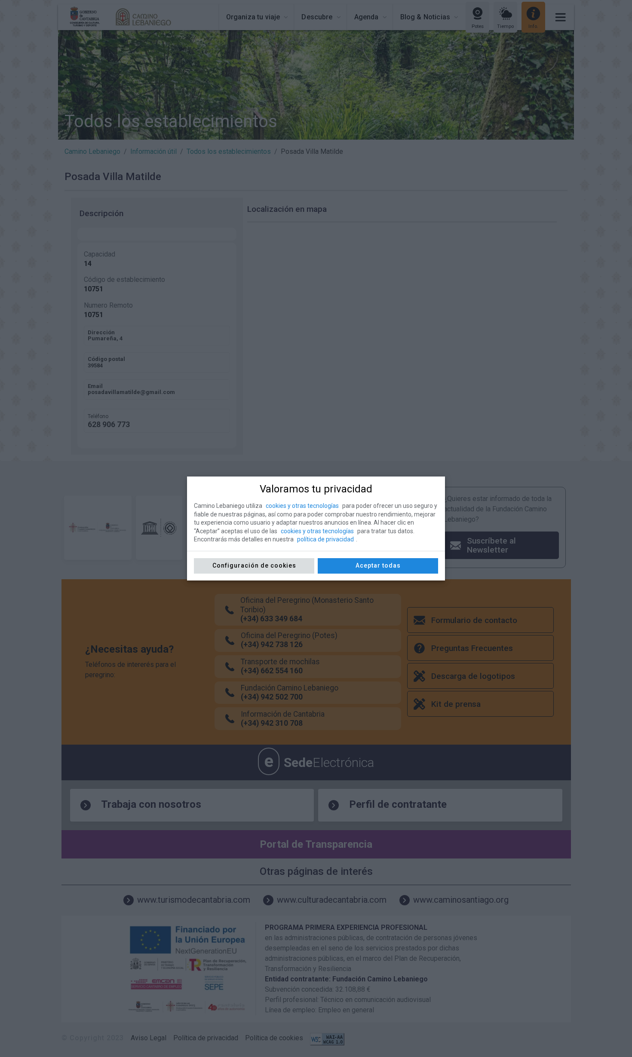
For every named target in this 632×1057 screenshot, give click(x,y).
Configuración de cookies (254, 565)
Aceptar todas (378, 565)
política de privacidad (325, 539)
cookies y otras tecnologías (302, 505)
